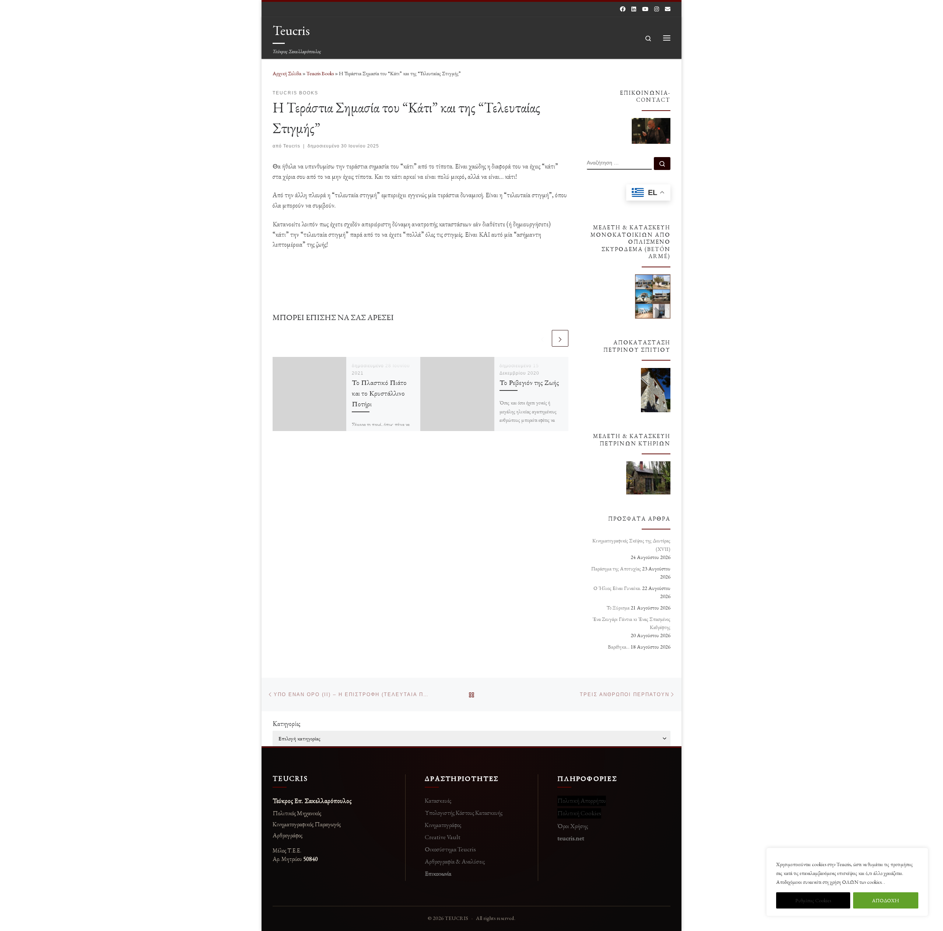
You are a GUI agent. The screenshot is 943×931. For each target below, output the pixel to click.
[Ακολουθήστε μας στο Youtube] (645, 9)
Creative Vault (442, 837)
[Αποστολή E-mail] (667, 9)
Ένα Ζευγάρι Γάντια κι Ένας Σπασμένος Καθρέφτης (631, 623)
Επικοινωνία (438, 873)
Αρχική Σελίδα (287, 73)
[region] (847, 882)
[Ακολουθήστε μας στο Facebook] (622, 9)
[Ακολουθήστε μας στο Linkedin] (633, 9)
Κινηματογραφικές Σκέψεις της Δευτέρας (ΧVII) (631, 544)
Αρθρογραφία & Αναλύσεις (455, 861)
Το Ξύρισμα (618, 607)
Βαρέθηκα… (619, 646)
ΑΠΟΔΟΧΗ (885, 900)
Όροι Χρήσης (572, 826)
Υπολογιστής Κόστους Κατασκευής (463, 813)
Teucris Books (320, 73)
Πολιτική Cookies (579, 813)
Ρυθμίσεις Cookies (813, 900)
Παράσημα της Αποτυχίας (616, 568)
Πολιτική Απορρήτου (581, 800)
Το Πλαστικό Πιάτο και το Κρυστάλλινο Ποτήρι (379, 393)
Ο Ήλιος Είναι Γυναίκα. (617, 588)
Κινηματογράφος (443, 825)
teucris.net (570, 838)
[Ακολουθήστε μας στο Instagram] (656, 9)
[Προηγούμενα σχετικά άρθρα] (542, 338)
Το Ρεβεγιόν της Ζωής (529, 382)
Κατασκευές (438, 800)
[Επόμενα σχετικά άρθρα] (560, 338)
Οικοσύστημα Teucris (450, 849)
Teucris (291, 146)
